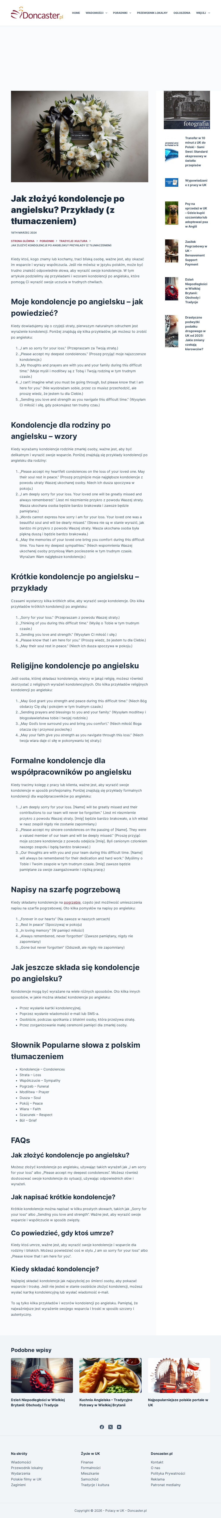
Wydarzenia (20, 1473)
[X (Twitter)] (110, 1427)
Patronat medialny (166, 1485)
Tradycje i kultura (95, 1485)
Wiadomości (94, 12)
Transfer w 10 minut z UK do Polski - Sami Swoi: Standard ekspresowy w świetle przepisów (196, 151)
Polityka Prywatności (168, 1473)
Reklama (158, 1479)
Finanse (87, 1462)
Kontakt (157, 1462)
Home (76, 12)
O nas (155, 1468)
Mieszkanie (90, 1473)
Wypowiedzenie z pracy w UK (196, 183)
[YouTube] (119, 1427)
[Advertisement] (110, 58)
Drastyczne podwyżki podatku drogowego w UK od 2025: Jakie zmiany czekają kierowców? (195, 333)
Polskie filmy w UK (26, 1479)
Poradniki (120, 12)
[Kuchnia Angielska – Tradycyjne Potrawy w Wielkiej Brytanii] (110, 1375)
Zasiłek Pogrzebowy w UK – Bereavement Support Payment (196, 253)
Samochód (89, 1479)
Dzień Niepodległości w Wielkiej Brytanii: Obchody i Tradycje (196, 291)
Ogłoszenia (182, 12)
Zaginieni (18, 1485)
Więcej (201, 12)
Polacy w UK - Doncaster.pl (126, 1511)
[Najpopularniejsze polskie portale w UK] (179, 1375)
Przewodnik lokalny (152, 12)
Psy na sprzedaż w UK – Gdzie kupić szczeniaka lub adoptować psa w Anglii (196, 215)
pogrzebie (72, 902)
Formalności (91, 1468)
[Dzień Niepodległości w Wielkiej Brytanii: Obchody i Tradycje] (42, 1375)
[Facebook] (102, 1427)
